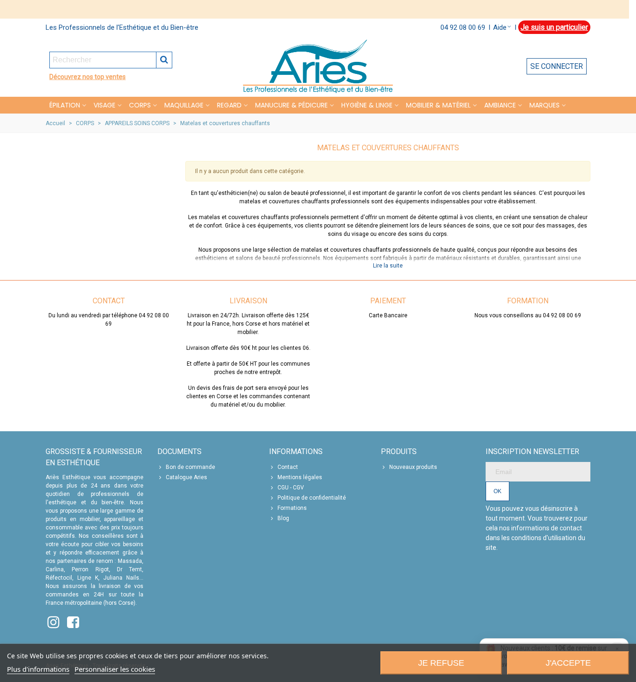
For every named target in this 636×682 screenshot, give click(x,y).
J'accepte (568, 663)
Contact (287, 467)
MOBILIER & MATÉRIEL (438, 105)
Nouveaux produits (413, 467)
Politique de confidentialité (311, 498)
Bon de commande (190, 467)
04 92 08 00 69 (462, 27)
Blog (283, 518)
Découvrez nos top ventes (87, 76)
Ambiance (500, 105)
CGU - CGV (290, 487)
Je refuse (441, 663)
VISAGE (104, 105)
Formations (292, 508)
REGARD (229, 105)
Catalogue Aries (186, 477)
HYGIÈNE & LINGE (366, 105)
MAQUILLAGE (183, 105)
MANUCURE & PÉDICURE (291, 105)
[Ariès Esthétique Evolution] (318, 66)
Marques (544, 105)
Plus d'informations (38, 669)
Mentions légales (299, 477)
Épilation (64, 105)
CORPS (140, 105)
